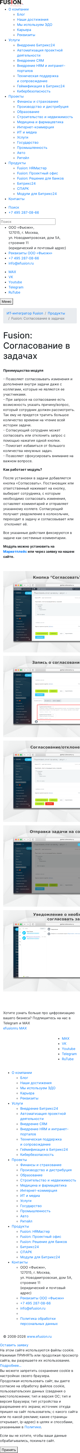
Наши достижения (32, 19)
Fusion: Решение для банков (40, 178)
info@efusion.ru (21, 263)
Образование (28, 112)
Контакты (17, 199)
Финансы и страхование (37, 101)
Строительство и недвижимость (45, 117)
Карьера (24, 30)
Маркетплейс (15, 551)
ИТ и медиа (27, 132)
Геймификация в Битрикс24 (41, 86)
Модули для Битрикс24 (37, 193)
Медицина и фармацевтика (40, 122)
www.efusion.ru (39, 1336)
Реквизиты (26, 35)
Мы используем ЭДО (34, 24)
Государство (28, 142)
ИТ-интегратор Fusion (25, 313)
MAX (12, 272)
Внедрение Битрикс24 (36, 45)
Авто (21, 153)
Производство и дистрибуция (42, 106)
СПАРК (23, 188)
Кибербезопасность (34, 91)
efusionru (10, 1028)
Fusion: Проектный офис (37, 173)
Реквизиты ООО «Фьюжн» (30, 253)
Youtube (15, 282)
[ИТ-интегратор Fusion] (23, 3)
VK (11, 277)
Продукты (17, 163)
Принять (9, 1450)
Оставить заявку (14, 1345)
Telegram (16, 287)
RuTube (14, 292)
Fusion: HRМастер (32, 168)
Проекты (16, 96)
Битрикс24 (26, 183)
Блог (21, 14)
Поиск (14, 207)
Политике (33, 1427)
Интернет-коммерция (35, 127)
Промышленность (32, 147)
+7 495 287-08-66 (24, 212)
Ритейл (23, 158)
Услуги (14, 40)
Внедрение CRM (30, 60)
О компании (19, 9)
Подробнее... (10, 1365)
